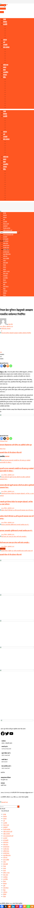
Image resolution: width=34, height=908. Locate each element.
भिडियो (7, 103)
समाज (4, 67)
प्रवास (4, 70)
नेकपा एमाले (9, 27)
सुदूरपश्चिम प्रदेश (10, 62)
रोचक (7, 108)
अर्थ (4, 42)
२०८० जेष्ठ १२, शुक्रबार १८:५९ (6, 326)
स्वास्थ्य (5, 40)
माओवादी (8, 31)
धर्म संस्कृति (8, 86)
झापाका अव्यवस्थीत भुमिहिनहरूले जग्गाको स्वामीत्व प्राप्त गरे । (16, 530)
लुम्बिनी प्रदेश (9, 58)
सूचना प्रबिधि (9, 88)
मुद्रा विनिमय (3, 9)
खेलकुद (5, 75)
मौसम (4, 295)
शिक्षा (7, 101)
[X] (4, 365)
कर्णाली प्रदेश (9, 60)
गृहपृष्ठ (4, 19)
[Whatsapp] (10, 365)
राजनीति (5, 24)
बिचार (7, 105)
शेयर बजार (8, 82)
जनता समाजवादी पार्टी (11, 37)
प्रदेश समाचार (6, 47)
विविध (4, 77)
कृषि (7, 97)
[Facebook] (1, 365)
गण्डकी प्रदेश (9, 56)
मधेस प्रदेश (8, 52)
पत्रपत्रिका (8, 93)
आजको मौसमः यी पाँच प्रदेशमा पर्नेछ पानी (11, 554)
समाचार (5, 22)
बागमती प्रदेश (9, 54)
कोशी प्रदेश (8, 49)
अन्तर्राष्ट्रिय (5, 72)
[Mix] (7, 365)
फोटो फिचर (9, 99)
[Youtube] (11, 734)
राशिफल (2, 12)
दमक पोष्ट (10, 324)
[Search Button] (18, 232)
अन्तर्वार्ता (5, 45)
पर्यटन (7, 80)
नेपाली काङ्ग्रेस (9, 29)
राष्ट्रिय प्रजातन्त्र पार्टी (10, 35)
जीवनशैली (8, 84)
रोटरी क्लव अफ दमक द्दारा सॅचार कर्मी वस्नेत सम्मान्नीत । (14, 542)
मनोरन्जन (5, 65)
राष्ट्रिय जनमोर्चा (9, 33)
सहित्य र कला (9, 90)
